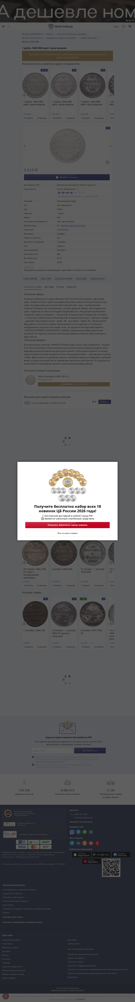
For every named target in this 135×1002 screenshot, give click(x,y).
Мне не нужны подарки (67, 533)
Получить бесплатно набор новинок (67, 525)
